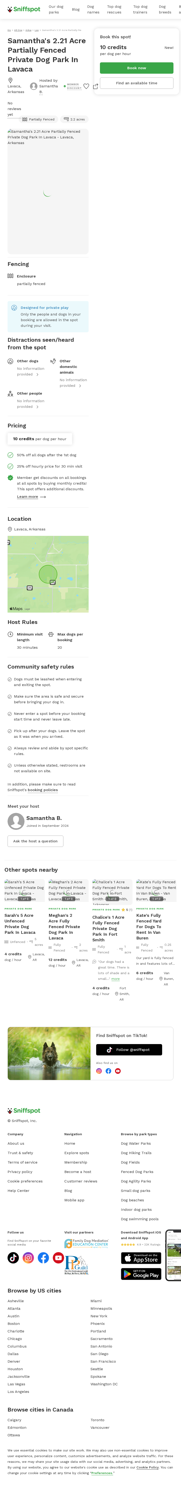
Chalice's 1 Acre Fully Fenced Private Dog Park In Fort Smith (108, 928)
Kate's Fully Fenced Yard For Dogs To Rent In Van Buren (148, 926)
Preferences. (102, 1473)
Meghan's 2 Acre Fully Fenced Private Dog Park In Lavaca (64, 926)
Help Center (18, 1190)
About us (16, 1143)
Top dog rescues (114, 9)
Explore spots (76, 1153)
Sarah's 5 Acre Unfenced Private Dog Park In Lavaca (19, 924)
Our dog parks (56, 9)
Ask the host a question (35, 841)
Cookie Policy (147, 1467)
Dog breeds (165, 9)
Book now (136, 68)
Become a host (77, 1171)
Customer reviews (80, 1181)
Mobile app (74, 1200)
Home (69, 1143)
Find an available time (136, 83)
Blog (76, 9)
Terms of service (22, 1162)
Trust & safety (20, 1153)
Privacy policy (20, 1171)
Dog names (93, 9)
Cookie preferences (25, 1181)
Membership (75, 1162)
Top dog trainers (140, 9)
